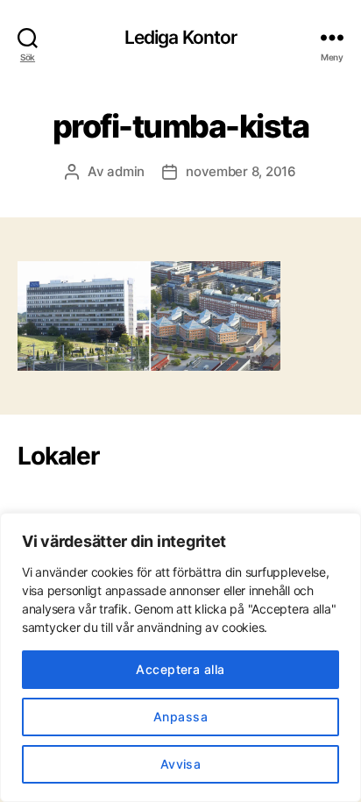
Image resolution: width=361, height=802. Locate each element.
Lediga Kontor (180, 37)
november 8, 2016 (241, 171)
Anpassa (180, 716)
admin (126, 171)
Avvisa (181, 763)
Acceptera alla (180, 669)
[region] (180, 657)
